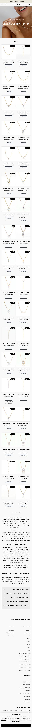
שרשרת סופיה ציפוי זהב (23, 318)
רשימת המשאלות (10, 633)
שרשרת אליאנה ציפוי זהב (23, 241)
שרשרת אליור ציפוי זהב (23, 86)
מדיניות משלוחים (26, 684)
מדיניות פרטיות (26, 702)
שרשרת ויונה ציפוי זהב (23, 502)
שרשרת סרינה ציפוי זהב (9, 502)
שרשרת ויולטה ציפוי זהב (23, 343)
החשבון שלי (11, 630)
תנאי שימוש (27, 699)
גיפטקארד (28, 650)
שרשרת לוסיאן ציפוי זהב (23, 137)
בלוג (29, 636)
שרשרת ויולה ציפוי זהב (8, 163)
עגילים (28, 644)
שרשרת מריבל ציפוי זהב (23, 476)
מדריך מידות (27, 633)
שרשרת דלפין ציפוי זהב (8, 188)
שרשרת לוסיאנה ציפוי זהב (8, 241)
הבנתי (16, 725)
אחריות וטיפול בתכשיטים (24, 687)
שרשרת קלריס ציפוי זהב (9, 423)
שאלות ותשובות (26, 682)
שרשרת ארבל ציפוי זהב (23, 394)
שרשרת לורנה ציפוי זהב (9, 137)
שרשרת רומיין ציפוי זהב (9, 61)
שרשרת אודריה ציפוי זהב (9, 476)
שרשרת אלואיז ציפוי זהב (23, 112)
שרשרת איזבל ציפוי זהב (23, 61)
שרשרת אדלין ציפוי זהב (23, 163)
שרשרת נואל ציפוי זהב (8, 86)
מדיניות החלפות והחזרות (24, 693)
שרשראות (18, 19)
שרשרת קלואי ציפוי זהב (9, 267)
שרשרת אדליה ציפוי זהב (23, 188)
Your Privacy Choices (24, 653)
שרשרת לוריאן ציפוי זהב (23, 292)
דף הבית (22, 19)
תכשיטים (28, 630)
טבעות (28, 638)
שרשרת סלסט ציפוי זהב (9, 318)
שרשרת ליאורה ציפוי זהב (23, 423)
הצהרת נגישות (27, 696)
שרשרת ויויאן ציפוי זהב (8, 112)
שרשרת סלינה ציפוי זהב (9, 369)
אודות (29, 679)
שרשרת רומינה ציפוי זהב (9, 292)
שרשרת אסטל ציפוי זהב (9, 394)
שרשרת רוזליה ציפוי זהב (9, 343)
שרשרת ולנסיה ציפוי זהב (9, 214)
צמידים (28, 647)
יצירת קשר (27, 690)
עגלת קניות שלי (10, 636)
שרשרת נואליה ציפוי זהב (23, 267)
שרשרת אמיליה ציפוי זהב (23, 369)
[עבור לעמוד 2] (13, 512)
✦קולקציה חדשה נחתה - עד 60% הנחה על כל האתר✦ (16, 1)
